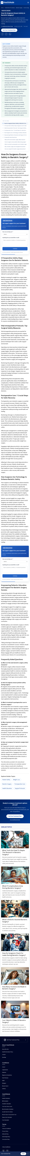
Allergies (4, 1083)
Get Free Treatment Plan (9, 30)
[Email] (7, 1151)
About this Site (5, 1049)
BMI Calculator (5, 1101)
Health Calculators (6, 1098)
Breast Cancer (5, 1086)
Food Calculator (5, 1120)
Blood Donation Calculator (7, 1109)
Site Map (4, 1057)
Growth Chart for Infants (7, 1112)
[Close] (28, 1154)
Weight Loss (16, 780)
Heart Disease (5, 1078)
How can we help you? (7, 232)
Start (23, 1153)
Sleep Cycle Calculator (7, 1117)
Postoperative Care (19, 784)
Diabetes (4, 1072)
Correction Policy (6, 1139)
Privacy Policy (5, 1131)
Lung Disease (5, 1069)
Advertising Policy (6, 1136)
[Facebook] (2, 34)
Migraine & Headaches (7, 1075)
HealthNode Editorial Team (7, 26)
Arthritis (4, 1088)
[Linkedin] (3, 1151)
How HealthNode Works (15, 819)
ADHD (3, 1080)
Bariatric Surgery (6, 10)
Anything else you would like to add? (10, 237)
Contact (4, 1054)
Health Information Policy (7, 1052)
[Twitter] (6, 34)
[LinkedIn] (10, 34)
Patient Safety (6, 780)
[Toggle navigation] (28, 2)
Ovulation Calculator (6, 1104)
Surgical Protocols (20, 788)
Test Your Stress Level (7, 1106)
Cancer (3, 1067)
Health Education (7, 788)
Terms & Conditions (6, 1128)
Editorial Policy (5, 1134)
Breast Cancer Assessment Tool (9, 1114)
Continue (15, 248)
